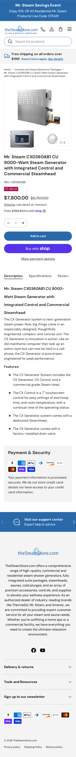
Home (7, 69)
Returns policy (54, 747)
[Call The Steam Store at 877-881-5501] (42, 29)
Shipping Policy (33, 747)
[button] (60, 29)
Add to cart (38, 236)
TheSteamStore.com (25, 740)
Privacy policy (12, 747)
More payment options (38, 259)
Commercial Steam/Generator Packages (38, 69)
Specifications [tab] (40, 276)
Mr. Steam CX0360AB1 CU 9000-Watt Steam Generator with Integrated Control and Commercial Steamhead (36, 74)
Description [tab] (13, 276)
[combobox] (38, 41)
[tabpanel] (38, 361)
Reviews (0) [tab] (67, 276)
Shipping (9, 204)
